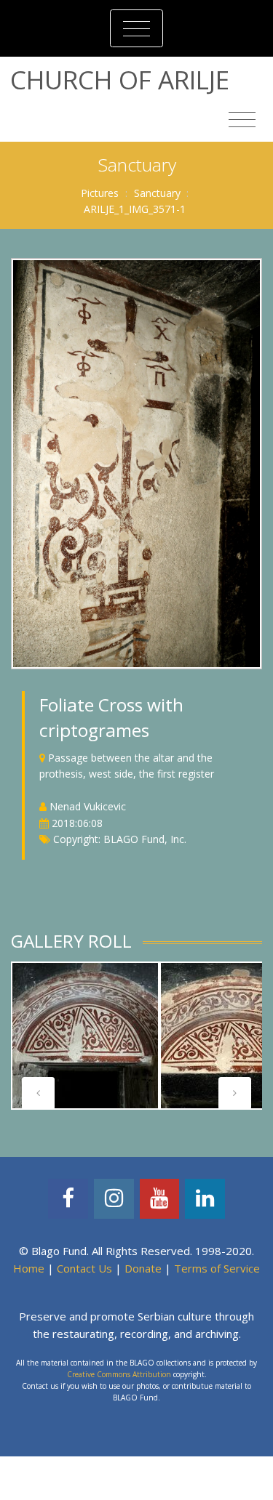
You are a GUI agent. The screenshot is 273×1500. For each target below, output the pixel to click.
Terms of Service (217, 1268)
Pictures (100, 193)
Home (28, 1268)
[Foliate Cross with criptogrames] (136, 462)
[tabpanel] (85, 1035)
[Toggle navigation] (136, 28)
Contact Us (84, 1268)
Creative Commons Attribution (119, 1374)
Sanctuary (157, 193)
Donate (143, 1268)
